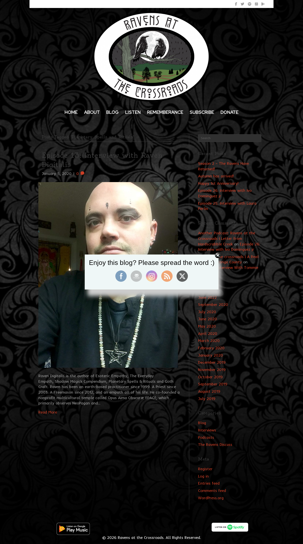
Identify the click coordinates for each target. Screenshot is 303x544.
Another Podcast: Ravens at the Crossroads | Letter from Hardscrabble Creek (226, 238)
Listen (133, 112)
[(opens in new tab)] (73, 528)
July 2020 (207, 311)
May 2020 (207, 326)
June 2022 (207, 297)
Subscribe (202, 112)
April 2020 (207, 333)
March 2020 (209, 340)
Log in (203, 476)
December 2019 (212, 362)
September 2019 (212, 384)
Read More (47, 412)
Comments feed (212, 490)
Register (205, 468)
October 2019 (210, 377)
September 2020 (213, 304)
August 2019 (209, 391)
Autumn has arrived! (216, 176)
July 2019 (206, 398)
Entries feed (209, 483)
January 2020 (210, 355)
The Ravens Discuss (215, 444)
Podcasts (206, 437)
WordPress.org (211, 497)
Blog (112, 112)
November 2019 (212, 369)
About (92, 112)
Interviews (207, 430)
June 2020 (207, 319)
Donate (229, 112)
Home (71, 112)
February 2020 (211, 348)
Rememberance (165, 112)
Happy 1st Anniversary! (218, 183)
